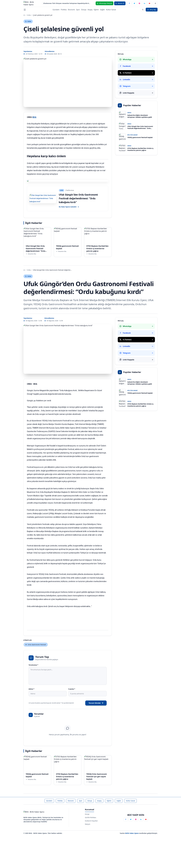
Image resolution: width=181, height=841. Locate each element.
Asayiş (90, 9)
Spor (78, 9)
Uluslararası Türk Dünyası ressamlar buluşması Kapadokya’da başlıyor (66, 3)
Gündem (56, 9)
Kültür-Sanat (111, 9)
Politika (64, 9)
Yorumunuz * (33, 665)
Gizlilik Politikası (90, 817)
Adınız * (31, 689)
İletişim (87, 824)
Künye (87, 814)
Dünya (83, 9)
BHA (34, 117)
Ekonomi (71, 9)
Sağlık (102, 9)
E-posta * (71, 689)
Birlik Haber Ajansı (132, 833)
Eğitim (96, 9)
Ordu (29, 15)
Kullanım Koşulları (91, 821)
